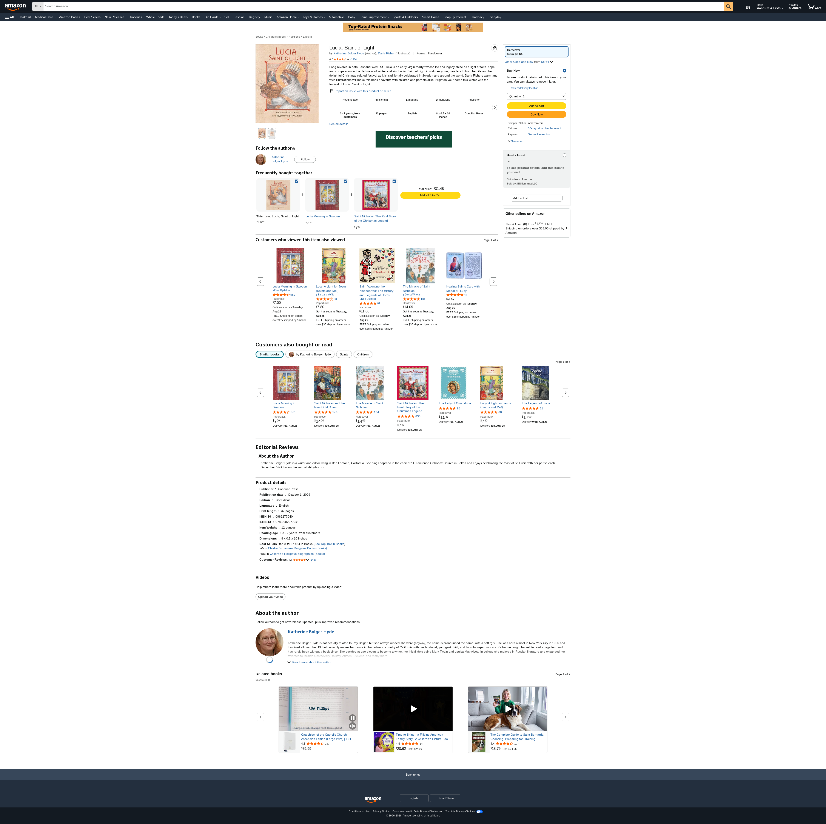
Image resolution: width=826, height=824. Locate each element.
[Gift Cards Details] (220, 17)
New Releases (114, 17)
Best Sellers (92, 17)
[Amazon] (15, 6)
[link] (327, 195)
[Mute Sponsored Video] (352, 726)
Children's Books (276, 36)
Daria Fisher (386, 53)
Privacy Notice (381, 811)
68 (500, 412)
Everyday (495, 17)
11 (541, 408)
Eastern (307, 36)
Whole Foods (155, 17)
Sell (226, 17)
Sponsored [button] (261, 679)
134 (376, 412)
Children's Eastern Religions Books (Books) (297, 548)
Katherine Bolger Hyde (348, 53)
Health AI (24, 17)
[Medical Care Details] (55, 17)
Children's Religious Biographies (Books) (297, 553)
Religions (294, 36)
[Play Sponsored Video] (413, 709)
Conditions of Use (359, 811)
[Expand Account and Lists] (782, 8)
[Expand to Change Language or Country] (751, 8)
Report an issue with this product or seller (362, 91)
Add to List (520, 198)
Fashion (239, 17)
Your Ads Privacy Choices (460, 811)
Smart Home (430, 17)
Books (196, 17)
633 (418, 416)
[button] (9, 17)
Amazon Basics (69, 17)
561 (293, 412)
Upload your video (270, 596)
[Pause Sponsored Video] (352, 718)
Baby (351, 17)
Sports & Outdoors (405, 17)
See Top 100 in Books (329, 544)
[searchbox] (383, 6)
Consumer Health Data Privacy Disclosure (417, 811)
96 (458, 408)
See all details (338, 124)
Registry (254, 17)
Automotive (336, 17)
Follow (305, 159)
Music (268, 17)
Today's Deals (178, 17)
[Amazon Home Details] (299, 17)
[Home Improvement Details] (388, 17)
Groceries (135, 17)
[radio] (536, 51)
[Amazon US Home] (373, 800)
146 (334, 412)
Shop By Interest (455, 17)
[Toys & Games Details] (324, 17)
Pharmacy (477, 17)
